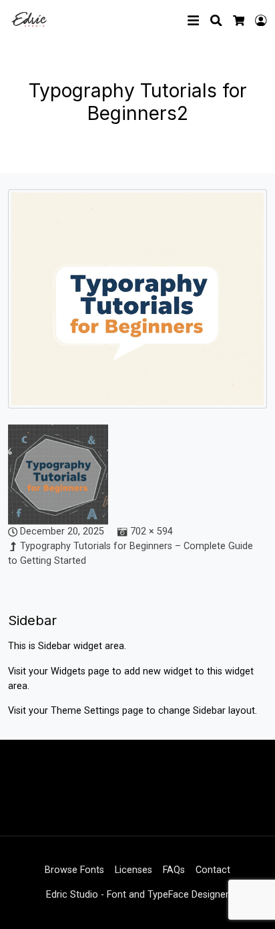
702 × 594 (151, 531)
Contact (213, 870)
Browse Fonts (74, 870)
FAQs (174, 870)
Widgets (69, 671)
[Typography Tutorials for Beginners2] (137, 306)
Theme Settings (86, 710)
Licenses (133, 870)
